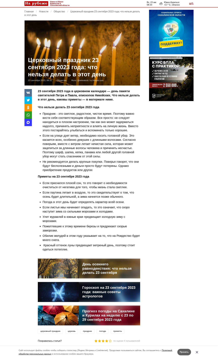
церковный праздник (50, 331)
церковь (71, 331)
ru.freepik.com (97, 80)
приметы (117, 331)
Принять (184, 352)
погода (102, 331)
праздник (87, 331)
